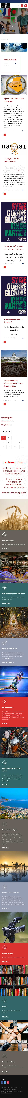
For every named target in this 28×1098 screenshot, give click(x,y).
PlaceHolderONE (10, 59)
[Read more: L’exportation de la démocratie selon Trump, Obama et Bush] (5, 404)
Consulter (5, 548)
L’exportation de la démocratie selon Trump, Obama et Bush (13, 383)
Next (15, 447)
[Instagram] (25, 1)
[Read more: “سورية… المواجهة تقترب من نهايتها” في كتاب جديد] (5, 267)
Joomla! (3, 1091)
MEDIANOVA (14, 1089)
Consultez (5, 785)
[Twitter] (22, 1)
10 (9, 447)
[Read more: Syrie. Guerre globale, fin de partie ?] (5, 342)
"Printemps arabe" (6, 421)
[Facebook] (18, 1)
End (22, 447)
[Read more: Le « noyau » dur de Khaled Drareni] (5, 194)
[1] (19, 170)
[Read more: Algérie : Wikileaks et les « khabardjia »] (5, 135)
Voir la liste (5, 603)
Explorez (4, 723)
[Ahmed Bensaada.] (5, 5)
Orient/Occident (5, 425)
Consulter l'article (7, 662)
